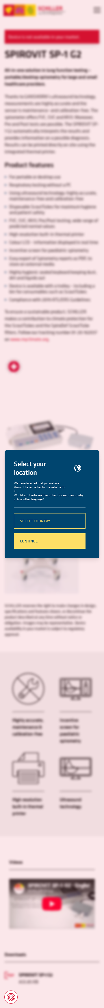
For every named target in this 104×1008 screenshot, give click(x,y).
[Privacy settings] (11, 997)
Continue (29, 541)
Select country (35, 521)
